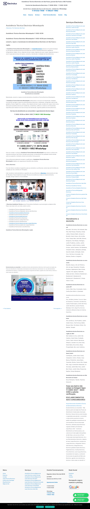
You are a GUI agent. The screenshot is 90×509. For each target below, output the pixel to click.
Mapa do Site (6, 484)
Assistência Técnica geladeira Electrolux (19, 212)
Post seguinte (58, 308)
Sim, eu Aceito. (40, 506)
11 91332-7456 (38, 11)
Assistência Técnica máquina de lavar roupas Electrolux (23, 223)
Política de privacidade (8, 480)
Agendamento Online (52, 482)
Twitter (70, 475)
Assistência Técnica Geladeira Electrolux (76, 188)
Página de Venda (63, 502)
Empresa (5, 475)
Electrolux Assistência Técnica (73, 185)
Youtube (71, 477)
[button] (40, 15)
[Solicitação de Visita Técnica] (32, 287)
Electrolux (9, 28)
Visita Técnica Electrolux (9, 478)
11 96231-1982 (52, 11)
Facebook (71, 473)
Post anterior (7, 308)
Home (4, 473)
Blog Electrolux (6, 482)
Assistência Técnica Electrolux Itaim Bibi (76, 183)
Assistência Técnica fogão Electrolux (18, 216)
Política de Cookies (50, 506)
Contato (5, 477)
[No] (88, 506)
